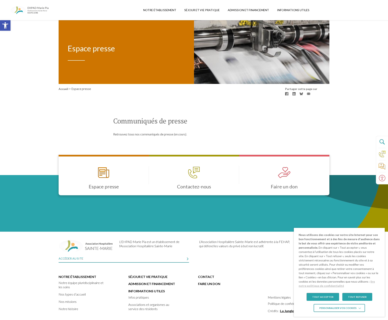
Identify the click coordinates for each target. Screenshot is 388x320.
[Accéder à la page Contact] (382, 154)
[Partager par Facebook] (286, 93)
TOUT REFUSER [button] (357, 296)
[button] (5, 25)
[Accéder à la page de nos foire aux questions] (382, 166)
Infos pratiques (138, 297)
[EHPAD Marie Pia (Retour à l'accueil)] (30, 10)
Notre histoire (68, 309)
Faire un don (209, 284)
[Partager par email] (308, 93)
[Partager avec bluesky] (301, 93)
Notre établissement (159, 10)
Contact (206, 277)
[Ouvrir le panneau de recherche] (382, 142)
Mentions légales (279, 297)
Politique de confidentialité (286, 303)
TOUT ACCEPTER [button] (322, 296)
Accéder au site (71, 258)
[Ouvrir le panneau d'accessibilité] (382, 178)
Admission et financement (248, 10)
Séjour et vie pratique (202, 10)
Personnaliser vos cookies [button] (337, 307)
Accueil (63, 89)
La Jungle (287, 311)
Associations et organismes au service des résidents (148, 307)
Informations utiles (293, 10)
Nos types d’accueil (72, 294)
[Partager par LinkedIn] (294, 93)
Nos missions (68, 301)
